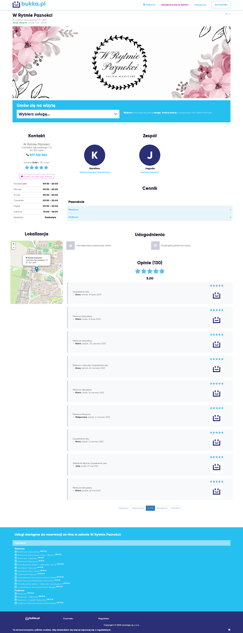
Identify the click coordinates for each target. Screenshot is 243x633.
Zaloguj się (200, 4)
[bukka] (49, 4)
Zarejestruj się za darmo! (174, 4)
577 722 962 (38, 155)
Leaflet (60, 303)
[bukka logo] (32, 618)
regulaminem (103, 629)
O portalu (68, 618)
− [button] (13, 247)
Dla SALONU (221, 4)
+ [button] (13, 243)
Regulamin (103, 618)
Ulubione (150, 4)
